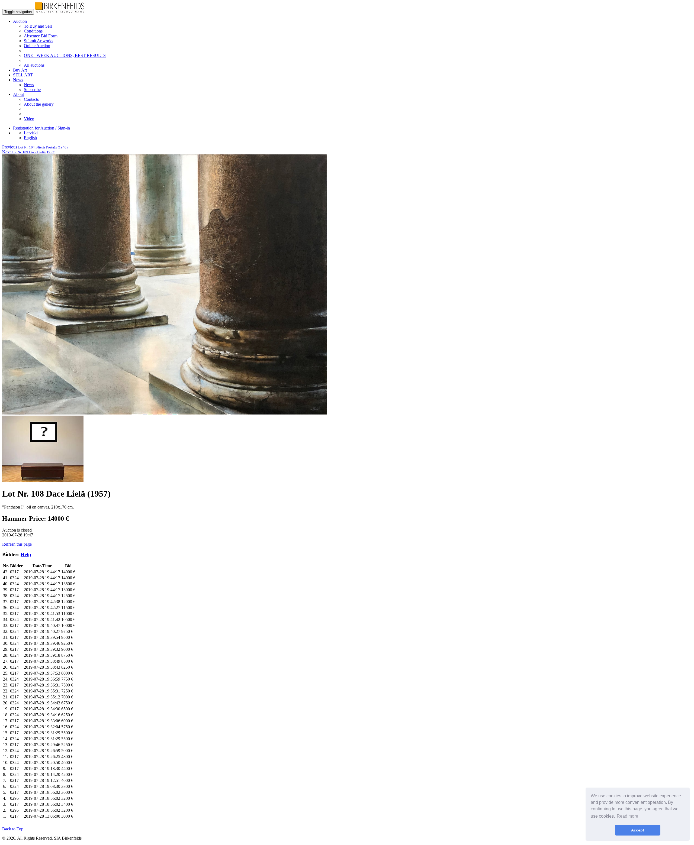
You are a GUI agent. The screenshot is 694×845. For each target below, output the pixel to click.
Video (29, 118)
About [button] (18, 94)
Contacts (31, 99)
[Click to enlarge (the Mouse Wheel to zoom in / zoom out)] (164, 413)
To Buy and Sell (38, 26)
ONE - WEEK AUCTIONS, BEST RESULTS (65, 55)
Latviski (31, 133)
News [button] (18, 79)
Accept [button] (637, 830)
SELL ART (23, 75)
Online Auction (37, 45)
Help (26, 554)
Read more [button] (627, 816)
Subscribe (32, 89)
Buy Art (20, 70)
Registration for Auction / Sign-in (41, 128)
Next (28, 152)
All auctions (34, 65)
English (30, 137)
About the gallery (39, 104)
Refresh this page (17, 544)
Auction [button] (20, 21)
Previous (35, 147)
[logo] (60, 11)
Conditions (33, 31)
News (29, 84)
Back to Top (12, 829)
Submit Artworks (38, 40)
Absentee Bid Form (40, 36)
